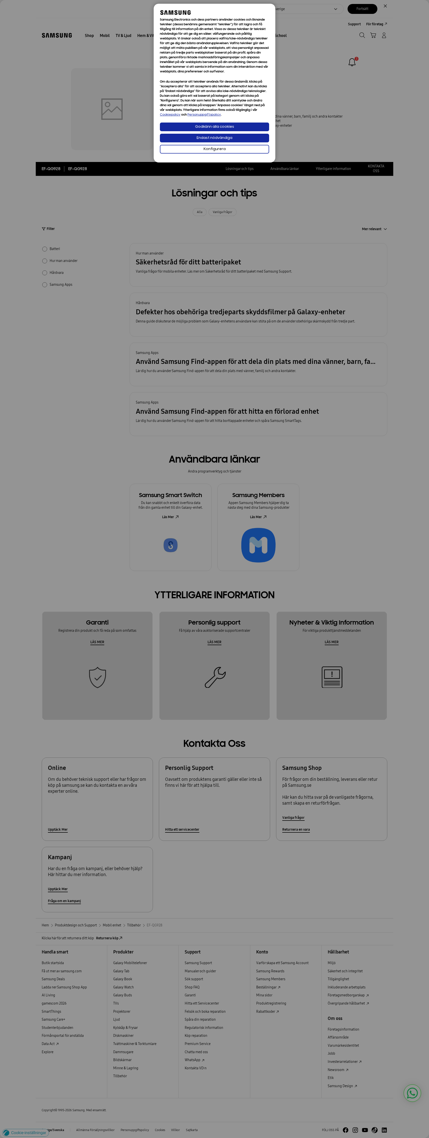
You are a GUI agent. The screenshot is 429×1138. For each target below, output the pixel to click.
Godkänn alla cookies (214, 127)
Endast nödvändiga (214, 138)
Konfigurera (215, 149)
